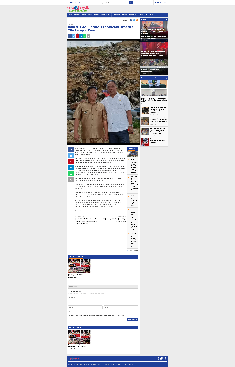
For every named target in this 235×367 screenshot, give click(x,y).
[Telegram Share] (81, 36)
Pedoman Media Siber (116, 364)
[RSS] (137, 20)
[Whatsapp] (84, 36)
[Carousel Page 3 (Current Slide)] (164, 36)
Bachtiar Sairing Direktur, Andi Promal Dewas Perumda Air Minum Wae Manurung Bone (114, 219)
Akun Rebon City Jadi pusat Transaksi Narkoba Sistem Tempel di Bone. (134, 165)
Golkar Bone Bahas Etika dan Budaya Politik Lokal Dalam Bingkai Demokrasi (152, 31)
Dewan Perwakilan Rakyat (88, 33)
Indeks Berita (129, 364)
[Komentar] (88, 36)
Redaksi (105, 364)
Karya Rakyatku (80, 364)
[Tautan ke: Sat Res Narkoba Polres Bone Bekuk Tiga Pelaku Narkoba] (145, 142)
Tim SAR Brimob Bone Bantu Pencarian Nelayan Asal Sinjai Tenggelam (134, 240)
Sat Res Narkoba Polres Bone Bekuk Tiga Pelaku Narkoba (158, 140)
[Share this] (70, 36)
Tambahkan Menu (160, 2)
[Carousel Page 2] (163, 36)
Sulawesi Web (97, 364)
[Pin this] (77, 36)
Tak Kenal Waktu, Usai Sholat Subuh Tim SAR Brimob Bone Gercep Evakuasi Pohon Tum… (134, 219)
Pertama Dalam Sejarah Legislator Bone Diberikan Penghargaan (77, 275)
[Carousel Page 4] (165, 36)
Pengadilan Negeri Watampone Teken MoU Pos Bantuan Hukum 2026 (154, 100)
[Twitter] (134, 20)
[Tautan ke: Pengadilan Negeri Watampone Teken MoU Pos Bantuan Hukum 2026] (154, 88)
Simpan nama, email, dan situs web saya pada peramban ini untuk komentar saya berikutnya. (97, 315)
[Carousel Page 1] (162, 36)
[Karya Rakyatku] (78, 8)
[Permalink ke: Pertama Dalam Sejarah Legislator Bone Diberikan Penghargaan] (79, 266)
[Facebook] (131, 20)
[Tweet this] (73, 36)
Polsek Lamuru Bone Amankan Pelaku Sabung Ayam (134, 200)
